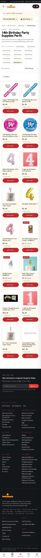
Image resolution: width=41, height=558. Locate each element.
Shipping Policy (7, 527)
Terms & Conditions (28, 532)
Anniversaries (26, 447)
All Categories (16, 406)
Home (3, 26)
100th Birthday (20, 46)
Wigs (23, 423)
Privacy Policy (26, 535)
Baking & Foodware (8, 420)
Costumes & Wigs (28, 410)
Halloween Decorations (29, 483)
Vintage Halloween (27, 462)
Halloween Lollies (27, 464)
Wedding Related (27, 440)
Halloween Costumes (28, 480)
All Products (6, 406)
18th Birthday (17, 58)
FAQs (4, 533)
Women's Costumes (28, 413)
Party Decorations (7, 413)
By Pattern (5, 469)
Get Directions (26, 521)
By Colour (5, 471)
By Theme (25, 425)
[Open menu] (3, 6)
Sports (4, 462)
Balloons (5, 432)
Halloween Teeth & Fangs (29, 469)
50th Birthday (6, 54)
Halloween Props (27, 467)
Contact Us (5, 536)
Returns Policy (6, 530)
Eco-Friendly (6, 422)
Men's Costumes (27, 415)
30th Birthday (28, 54)
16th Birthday (28, 58)
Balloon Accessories (8, 445)
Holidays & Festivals (28, 449)
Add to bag (10, 111)
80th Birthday (6, 50)
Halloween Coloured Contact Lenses (28, 477)
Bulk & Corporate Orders (10, 521)
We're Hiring (6, 539)
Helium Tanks (6, 442)
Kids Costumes (26, 418)
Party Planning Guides (9, 524)
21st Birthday (6, 58)
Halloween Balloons (27, 457)
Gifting (24, 435)
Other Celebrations (27, 437)
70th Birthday (17, 50)
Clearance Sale (6, 427)
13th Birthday (6, 62)
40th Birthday (17, 54)
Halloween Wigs (26, 474)
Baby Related (26, 442)
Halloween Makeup (27, 471)
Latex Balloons (6, 435)
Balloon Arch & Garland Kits (10, 440)
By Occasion (12, 26)
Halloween (26, 454)
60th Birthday (28, 50)
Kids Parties (5, 459)
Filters (7, 77)
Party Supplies (8, 410)
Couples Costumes (27, 420)
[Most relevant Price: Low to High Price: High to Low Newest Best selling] (31, 68)
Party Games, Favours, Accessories (8, 416)
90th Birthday (31, 46)
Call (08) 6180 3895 (28, 524)
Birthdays (21, 26)
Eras (3, 464)
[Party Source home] (11, 6)
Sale (24, 406)
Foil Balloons (6, 437)
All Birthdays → (18, 62)
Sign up (33, 386)
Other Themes (6, 457)
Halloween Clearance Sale (29, 459)
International (6, 467)
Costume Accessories (28, 427)
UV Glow (4, 424)
